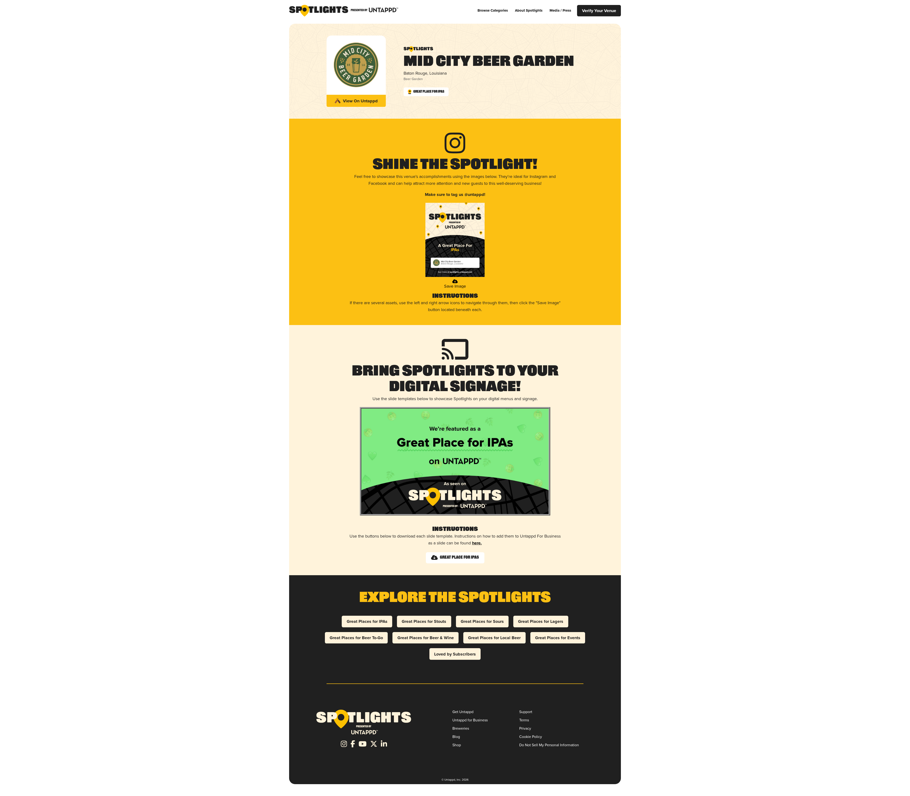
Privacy (525, 728)
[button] (492, 11)
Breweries (460, 728)
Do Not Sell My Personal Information (549, 745)
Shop (456, 745)
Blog (456, 736)
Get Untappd (462, 712)
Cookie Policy (530, 736)
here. (477, 543)
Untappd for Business (470, 720)
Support (525, 712)
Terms (524, 720)
